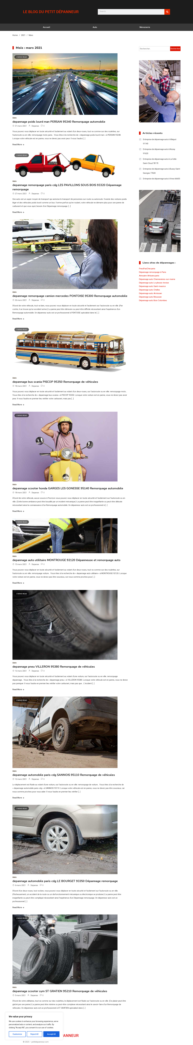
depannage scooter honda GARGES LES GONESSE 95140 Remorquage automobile (67, 488)
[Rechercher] (167, 12)
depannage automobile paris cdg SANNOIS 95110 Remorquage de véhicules (63, 775)
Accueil (46, 27)
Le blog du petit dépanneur (51, 11)
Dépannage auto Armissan (150, 293)
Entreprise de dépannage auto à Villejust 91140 (159, 141)
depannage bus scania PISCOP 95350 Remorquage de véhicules (55, 382)
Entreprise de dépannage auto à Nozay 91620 (159, 151)
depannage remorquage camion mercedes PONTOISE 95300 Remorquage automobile (69, 296)
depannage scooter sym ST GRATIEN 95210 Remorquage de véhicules (59, 991)
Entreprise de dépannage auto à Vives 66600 (161, 179)
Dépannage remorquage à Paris (152, 272)
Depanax (35, 126)
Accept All (51, 1034)
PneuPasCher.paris (147, 268)
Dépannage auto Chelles (149, 290)
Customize (17, 1034)
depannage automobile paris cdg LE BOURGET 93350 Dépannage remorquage (65, 881)
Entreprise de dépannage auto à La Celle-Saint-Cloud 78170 (160, 161)
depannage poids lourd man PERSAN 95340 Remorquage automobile (58, 122)
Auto (95, 27)
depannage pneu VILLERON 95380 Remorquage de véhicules (53, 667)
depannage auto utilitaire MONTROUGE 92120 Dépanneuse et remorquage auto (66, 560)
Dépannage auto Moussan (150, 297)
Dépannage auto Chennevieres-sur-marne (157, 279)
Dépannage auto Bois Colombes (153, 300)
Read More (17, 144)
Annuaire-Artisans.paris (149, 276)
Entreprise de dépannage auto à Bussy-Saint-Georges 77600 (162, 171)
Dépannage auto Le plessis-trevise (154, 283)
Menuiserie (145, 27)
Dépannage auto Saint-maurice (152, 286)
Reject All (34, 1034)
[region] (34, 1026)
